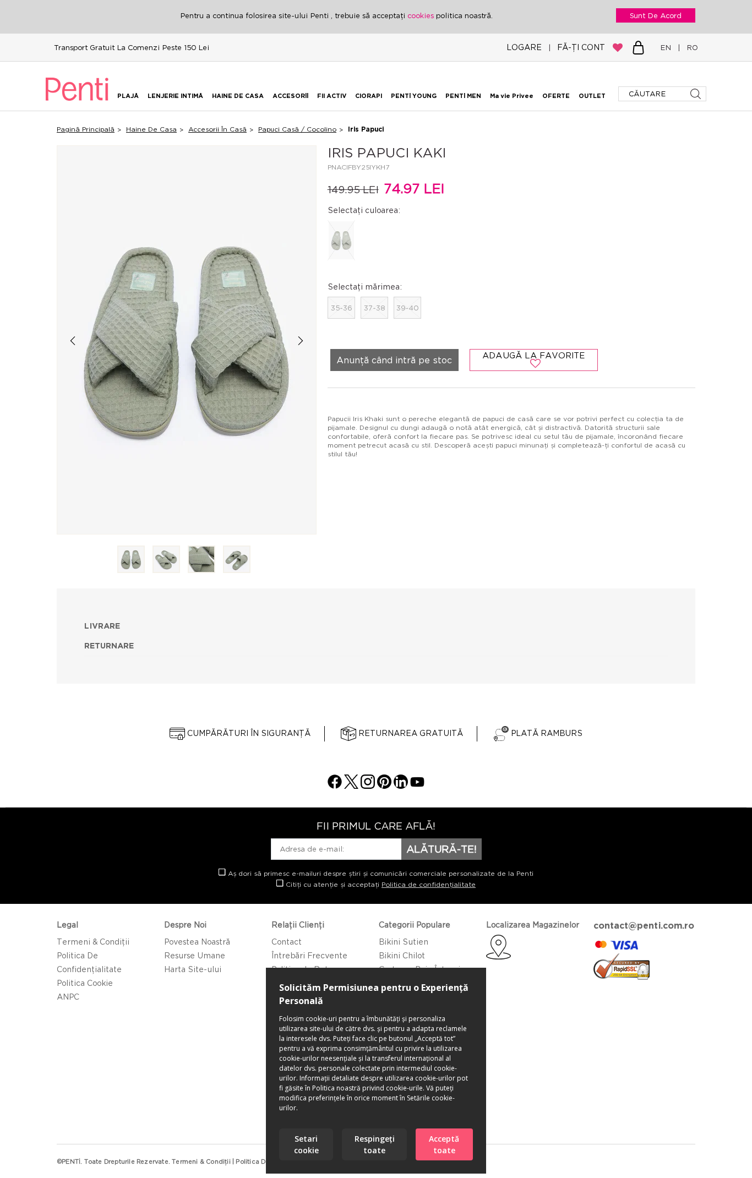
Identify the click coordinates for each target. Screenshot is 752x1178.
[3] (201, 560)
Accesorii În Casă (217, 129)
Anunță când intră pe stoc (394, 360)
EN (667, 47)
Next (300, 340)
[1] (131, 560)
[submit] (696, 93)
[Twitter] (351, 785)
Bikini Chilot (402, 955)
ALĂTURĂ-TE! (441, 849)
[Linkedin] (401, 785)
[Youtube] (417, 785)
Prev (72, 340)
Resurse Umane (194, 955)
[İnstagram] (368, 785)
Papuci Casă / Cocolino (297, 129)
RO (690, 47)
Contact (286, 941)
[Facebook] (335, 785)
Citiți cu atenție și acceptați (380, 884)
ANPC (68, 996)
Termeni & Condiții (93, 941)
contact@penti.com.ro (643, 925)
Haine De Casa (151, 129)
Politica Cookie (85, 983)
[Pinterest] (384, 785)
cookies (421, 15)
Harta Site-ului (192, 969)
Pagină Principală (86, 129)
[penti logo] (77, 102)
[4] (236, 560)
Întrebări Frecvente (309, 955)
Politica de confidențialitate (429, 884)
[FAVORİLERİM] (618, 47)
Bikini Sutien (403, 941)
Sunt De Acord (656, 15)
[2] (166, 560)
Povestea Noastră (197, 941)
